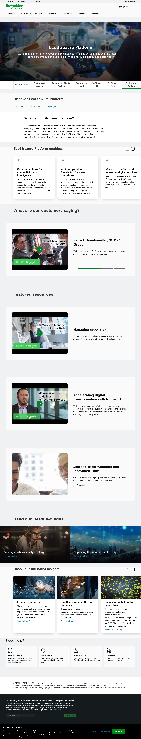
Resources (35, 106)
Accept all (118, 731)
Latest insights (50, 106)
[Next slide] (133, 149)
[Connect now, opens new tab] (82, 485)
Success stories (20, 106)
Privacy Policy (57, 710)
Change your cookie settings (101, 731)
